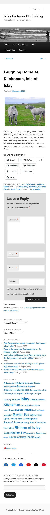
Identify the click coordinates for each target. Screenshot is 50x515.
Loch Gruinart (10, 410)
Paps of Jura (11, 422)
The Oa (30, 436)
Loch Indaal (24, 410)
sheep (6, 437)
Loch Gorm (35, 405)
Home (6, 44)
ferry (23, 393)
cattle (43, 390)
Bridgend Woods (10, 390)
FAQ (33, 44)
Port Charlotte (38, 422)
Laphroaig (25, 405)
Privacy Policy (9, 50)
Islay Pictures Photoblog (23, 16)
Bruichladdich (23, 390)
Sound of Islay (17, 437)
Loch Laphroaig (38, 410)
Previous (8, 58)
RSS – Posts (11, 448)
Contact (22, 50)
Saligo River (30, 433)
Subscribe (10, 495)
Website (12, 281)
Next (43, 58)
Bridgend (31, 386)
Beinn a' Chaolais (10, 386)
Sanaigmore (41, 433)
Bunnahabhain (35, 390)
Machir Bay (21, 414)
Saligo (7, 432)
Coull (14, 394)
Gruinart (16, 399)
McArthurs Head (36, 415)
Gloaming (7, 400)
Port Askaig (24, 422)
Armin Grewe (16, 189)
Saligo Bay (18, 432)
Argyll (14, 383)
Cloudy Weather (28, 184)
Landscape (40, 184)
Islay (26, 186)
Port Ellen (9, 427)
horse (21, 186)
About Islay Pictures (20, 44)
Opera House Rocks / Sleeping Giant (20, 418)
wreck (38, 437)
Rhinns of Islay (28, 427)
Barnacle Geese (32, 382)
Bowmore (22, 386)
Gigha (38, 394)
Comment (13, 219)
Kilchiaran (40, 399)
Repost (6, 186)
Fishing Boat (31, 394)
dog (18, 394)
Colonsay (8, 393)
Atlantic (20, 382)
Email (13, 267)
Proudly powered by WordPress (31, 510)
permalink (37, 189)
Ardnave (7, 383)
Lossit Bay (8, 415)
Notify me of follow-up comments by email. (26, 289)
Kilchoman (33, 186)
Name (13, 254)
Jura (33, 399)
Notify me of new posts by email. (22, 294)
